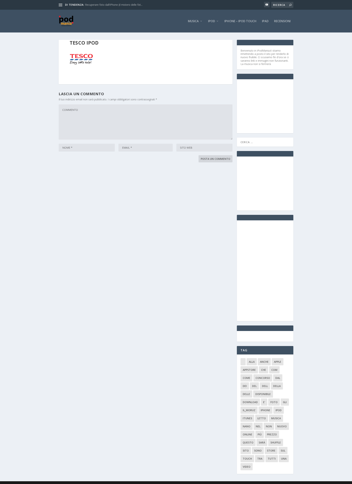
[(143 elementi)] (243, 361)
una (284, 458)
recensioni (282, 21)
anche (264, 361)
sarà (262, 442)
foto (274, 402)
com (274, 370)
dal (277, 378)
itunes (247, 418)
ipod (279, 410)
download (250, 402)
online (247, 434)
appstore (249, 370)
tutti (272, 458)
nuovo (282, 426)
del (254, 386)
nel (258, 426)
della (277, 386)
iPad (265, 21)
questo (248, 442)
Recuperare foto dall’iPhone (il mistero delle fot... (113, 4)
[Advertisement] (268, 106)
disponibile (263, 394)
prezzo (272, 434)
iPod (211, 21)
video (246, 466)
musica (276, 418)
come (246, 378)
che (263, 370)
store (271, 450)
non (269, 426)
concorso (263, 378)
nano (246, 426)
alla (252, 361)
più (260, 434)
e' (264, 402)
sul (283, 450)
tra (259, 458)
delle (246, 394)
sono (258, 450)
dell (265, 386)
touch (247, 458)
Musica (193, 21)
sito (246, 450)
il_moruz (249, 410)
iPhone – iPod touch (240, 21)
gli (285, 402)
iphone (265, 410)
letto (261, 418)
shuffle (275, 442)
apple (277, 361)
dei (245, 386)
